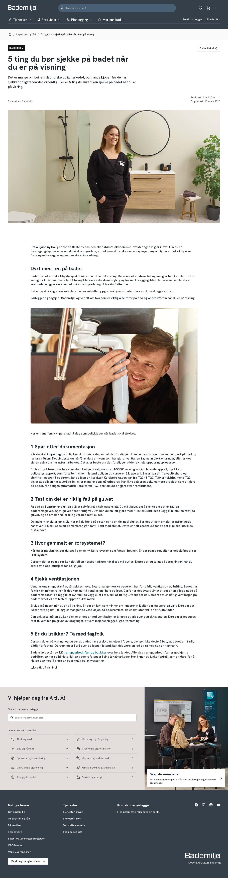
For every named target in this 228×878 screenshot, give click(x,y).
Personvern (15, 832)
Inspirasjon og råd (19, 818)
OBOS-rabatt (16, 845)
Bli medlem (15, 825)
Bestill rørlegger (192, 19)
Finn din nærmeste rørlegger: (23, 709)
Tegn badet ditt (72, 832)
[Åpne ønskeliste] (200, 8)
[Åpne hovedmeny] (216, 8)
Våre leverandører (19, 852)
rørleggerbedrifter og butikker (85, 652)
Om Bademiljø (16, 812)
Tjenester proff (72, 818)
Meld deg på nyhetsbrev (25, 861)
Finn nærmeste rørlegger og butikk (138, 812)
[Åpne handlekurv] (208, 8)
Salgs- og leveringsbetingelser (26, 838)
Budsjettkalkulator (74, 825)
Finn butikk (213, 19)
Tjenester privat (73, 812)
